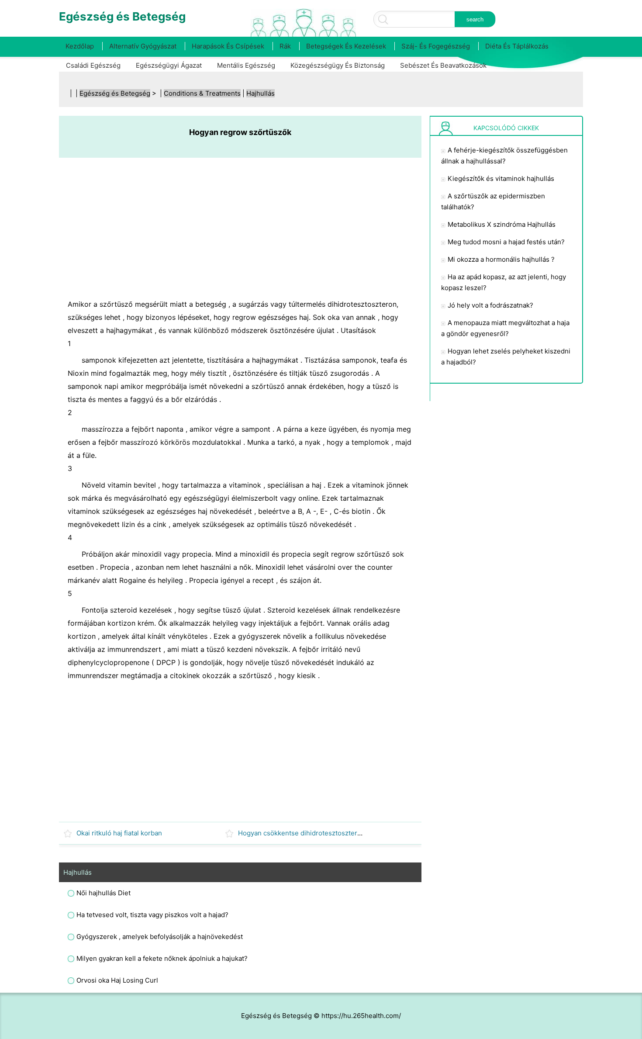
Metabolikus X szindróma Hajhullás (502, 224)
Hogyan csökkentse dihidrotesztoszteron (301, 833)
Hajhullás (260, 93)
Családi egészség (93, 65)
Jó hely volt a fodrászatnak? (490, 305)
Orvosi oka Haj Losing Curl (117, 980)
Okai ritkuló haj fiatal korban (119, 833)
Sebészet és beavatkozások (443, 65)
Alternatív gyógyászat (142, 46)
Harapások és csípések (228, 46)
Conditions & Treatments (202, 93)
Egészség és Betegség (114, 93)
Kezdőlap (80, 46)
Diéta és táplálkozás (517, 46)
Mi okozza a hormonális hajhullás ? (501, 259)
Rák (285, 46)
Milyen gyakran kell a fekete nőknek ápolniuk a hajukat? (162, 958)
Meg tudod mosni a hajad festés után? (506, 242)
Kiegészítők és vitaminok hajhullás (501, 178)
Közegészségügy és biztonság (337, 65)
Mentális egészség (246, 65)
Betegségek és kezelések (346, 46)
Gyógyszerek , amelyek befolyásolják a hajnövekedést (159, 936)
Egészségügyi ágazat (169, 65)
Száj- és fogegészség (435, 46)
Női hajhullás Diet (103, 893)
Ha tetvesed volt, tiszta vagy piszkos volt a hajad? (152, 915)
